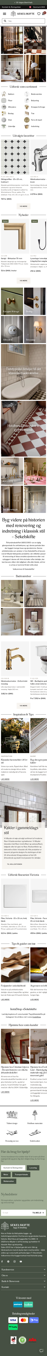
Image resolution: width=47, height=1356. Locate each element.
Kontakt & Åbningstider (11, 7)
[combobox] (25, 21)
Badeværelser (23, 576)
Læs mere (5, 779)
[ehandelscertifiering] (22, 1340)
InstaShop (36, 1017)
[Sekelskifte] (23, 1226)
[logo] (22, 14)
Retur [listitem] (6, 1174)
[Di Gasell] (13, 1340)
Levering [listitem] (33, 1168)
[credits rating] (32, 1340)
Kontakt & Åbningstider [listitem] (13, 1168)
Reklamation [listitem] (9, 1181)
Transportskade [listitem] (21, 1174)
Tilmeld (36, 1213)
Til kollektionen (14, 864)
